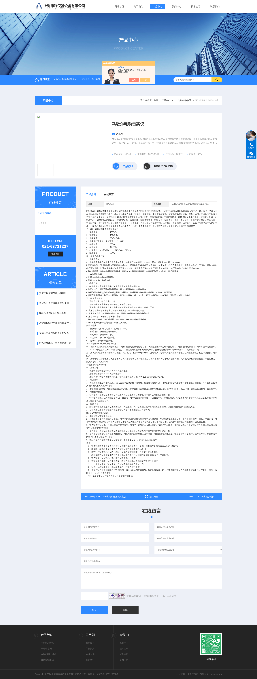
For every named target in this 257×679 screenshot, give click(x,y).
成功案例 (124, 654)
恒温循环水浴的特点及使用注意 (55, 343)
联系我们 (215, 6)
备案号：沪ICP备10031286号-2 (103, 674)
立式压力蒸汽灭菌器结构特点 (54, 333)
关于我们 (138, 6)
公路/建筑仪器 (184, 100)
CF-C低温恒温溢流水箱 (65, 79)
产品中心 (157, 6)
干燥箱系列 (46, 648)
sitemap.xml (216, 674)
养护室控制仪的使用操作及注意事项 (56, 323)
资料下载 (124, 660)
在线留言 (109, 194)
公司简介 (90, 643)
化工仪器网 (192, 674)
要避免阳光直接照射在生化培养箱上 (56, 303)
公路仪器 (43, 223)
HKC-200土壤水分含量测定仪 (112, 496)
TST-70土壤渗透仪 (205, 496)
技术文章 (196, 6)
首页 (156, 100)
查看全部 (55, 254)
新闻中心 (177, 6)
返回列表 (153, 496)
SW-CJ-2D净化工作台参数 (52, 313)
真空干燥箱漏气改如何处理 (53, 293)
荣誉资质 (90, 648)
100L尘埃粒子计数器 (90, 79)
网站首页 (119, 6)
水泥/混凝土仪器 (48, 654)
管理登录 (204, 674)
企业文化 (90, 654)
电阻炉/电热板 (47, 643)
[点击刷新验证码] (117, 596)
